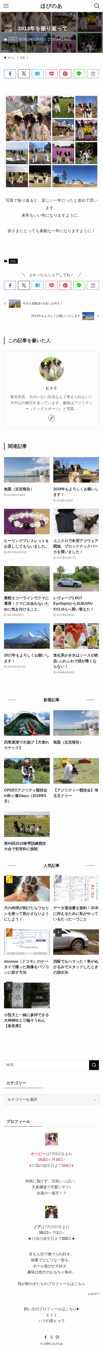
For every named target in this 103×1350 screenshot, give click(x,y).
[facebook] (45, 1337)
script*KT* (93, 1294)
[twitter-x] (51, 1337)
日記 (13, 39)
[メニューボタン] (6, 6)
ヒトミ (52, 388)
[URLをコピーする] (93, 73)
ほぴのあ (51, 6)
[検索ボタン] (97, 6)
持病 (29, 1181)
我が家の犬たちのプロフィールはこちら (51, 1284)
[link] (51, 418)
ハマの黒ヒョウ (51, 1321)
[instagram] (57, 1337)
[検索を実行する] (94, 1065)
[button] (10, 73)
